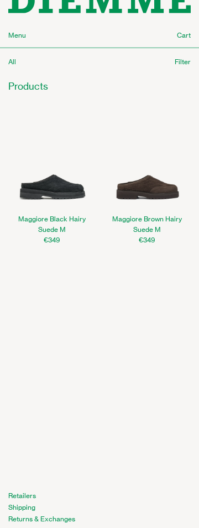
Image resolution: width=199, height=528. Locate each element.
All (12, 62)
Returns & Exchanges (41, 519)
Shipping (21, 507)
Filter (183, 62)
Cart (184, 35)
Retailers (22, 495)
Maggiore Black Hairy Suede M (52, 224)
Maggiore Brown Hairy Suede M (147, 224)
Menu (17, 35)
